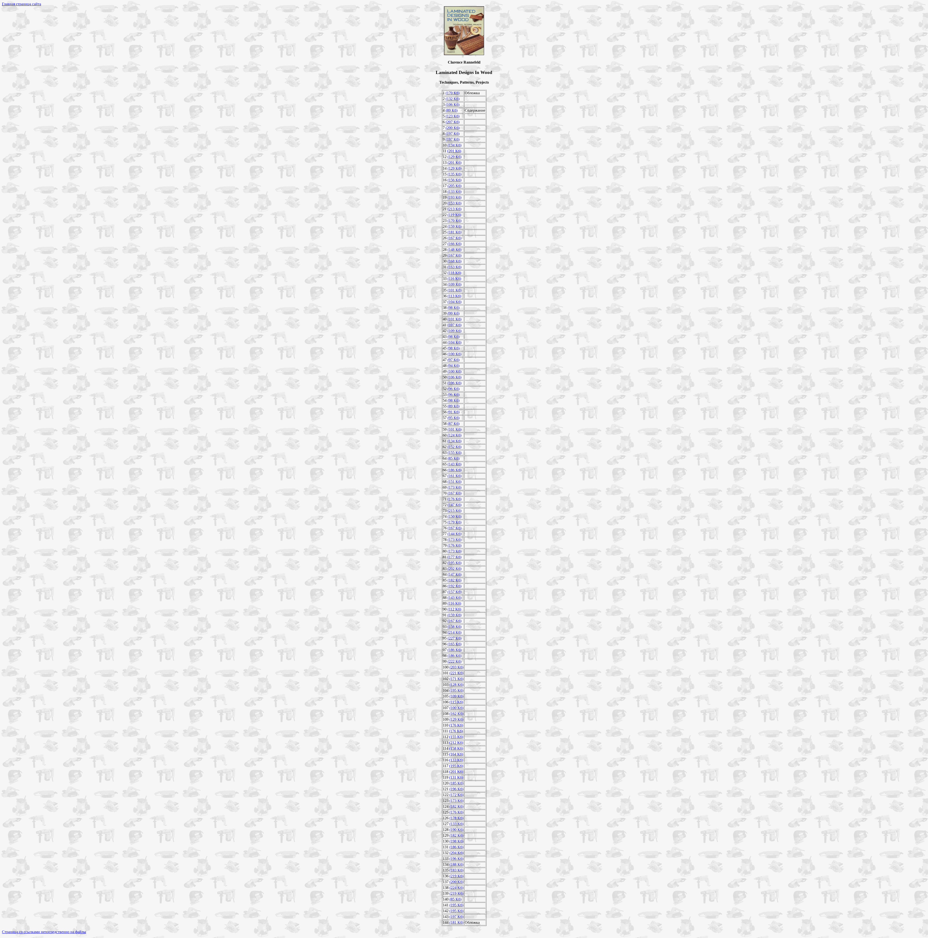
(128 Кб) (456, 685)
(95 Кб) (453, 418)
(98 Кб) (453, 307)
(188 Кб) (456, 864)
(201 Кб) (454, 151)
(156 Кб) (454, 180)
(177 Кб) (454, 557)
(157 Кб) (454, 592)
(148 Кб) (454, 249)
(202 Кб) (454, 569)
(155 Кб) (454, 453)
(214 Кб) (454, 632)
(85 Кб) (453, 458)
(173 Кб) (454, 487)
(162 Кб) (456, 714)
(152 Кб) (454, 447)
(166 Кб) (454, 244)
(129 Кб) (454, 157)
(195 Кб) (454, 563)
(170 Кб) (452, 93)
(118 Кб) (454, 273)
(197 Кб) (452, 133)
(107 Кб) (454, 325)
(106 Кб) (452, 104)
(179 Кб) (454, 522)
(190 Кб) (456, 830)
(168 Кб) (454, 261)
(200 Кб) (452, 128)
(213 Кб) (454, 209)
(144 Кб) (454, 534)
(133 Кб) (454, 191)
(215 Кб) (454, 511)
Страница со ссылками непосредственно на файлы (44, 932)
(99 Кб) (453, 313)
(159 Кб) (454, 226)
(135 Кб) (454, 174)
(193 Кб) (454, 197)
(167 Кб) (454, 238)
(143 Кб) (454, 464)
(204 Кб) (456, 853)
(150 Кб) (454, 516)
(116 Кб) (454, 278)
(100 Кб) (454, 354)
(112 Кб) (454, 609)
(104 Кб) (454, 302)
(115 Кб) (456, 702)
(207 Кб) (452, 122)
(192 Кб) (454, 586)
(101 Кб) (454, 290)
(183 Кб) (456, 870)
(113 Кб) (454, 296)
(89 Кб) (451, 110)
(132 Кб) (452, 99)
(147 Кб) (454, 505)
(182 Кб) (454, 580)
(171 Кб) (456, 679)
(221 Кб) (456, 673)
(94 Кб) (453, 366)
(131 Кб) (456, 777)
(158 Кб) (454, 627)
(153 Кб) (454, 203)
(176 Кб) (454, 499)
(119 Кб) (454, 215)
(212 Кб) (456, 743)
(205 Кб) (454, 186)
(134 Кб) (454, 145)
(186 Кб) (454, 470)
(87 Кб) (453, 424)
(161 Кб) (454, 476)
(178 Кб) (456, 818)
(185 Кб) (456, 783)
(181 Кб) (454, 232)
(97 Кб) (453, 360)
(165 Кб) (454, 644)
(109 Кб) (454, 284)
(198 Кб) (456, 841)
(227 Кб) (454, 638)
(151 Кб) (454, 482)
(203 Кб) (456, 667)
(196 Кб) (456, 789)
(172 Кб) (456, 795)
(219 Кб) (456, 876)
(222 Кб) (454, 661)
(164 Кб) (456, 754)
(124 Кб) (454, 435)
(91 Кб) (453, 412)
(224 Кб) (456, 888)
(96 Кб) (453, 389)
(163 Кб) (454, 267)
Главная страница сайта (21, 4)
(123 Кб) (452, 116)
